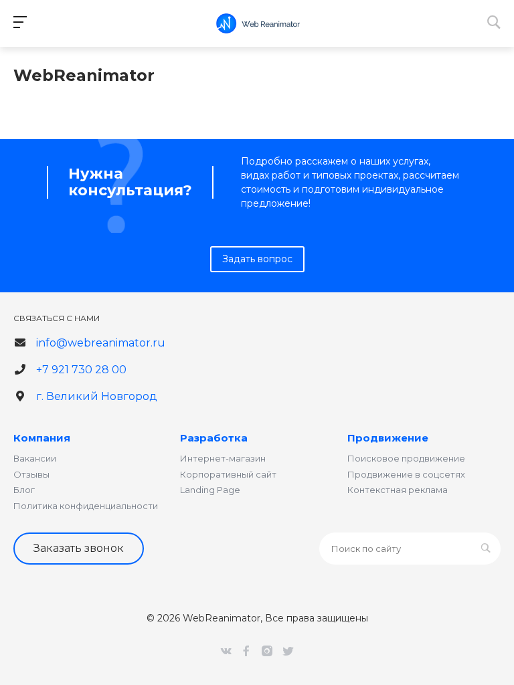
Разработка (214, 437)
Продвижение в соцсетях (406, 474)
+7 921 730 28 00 (81, 369)
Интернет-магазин (223, 458)
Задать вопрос (257, 259)
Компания (41, 437)
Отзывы (31, 474)
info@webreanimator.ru (100, 342)
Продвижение (387, 437)
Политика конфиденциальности (85, 505)
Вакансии (34, 458)
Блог (24, 489)
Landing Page (210, 489)
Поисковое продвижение (406, 458)
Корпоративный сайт (228, 474)
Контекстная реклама (397, 489)
